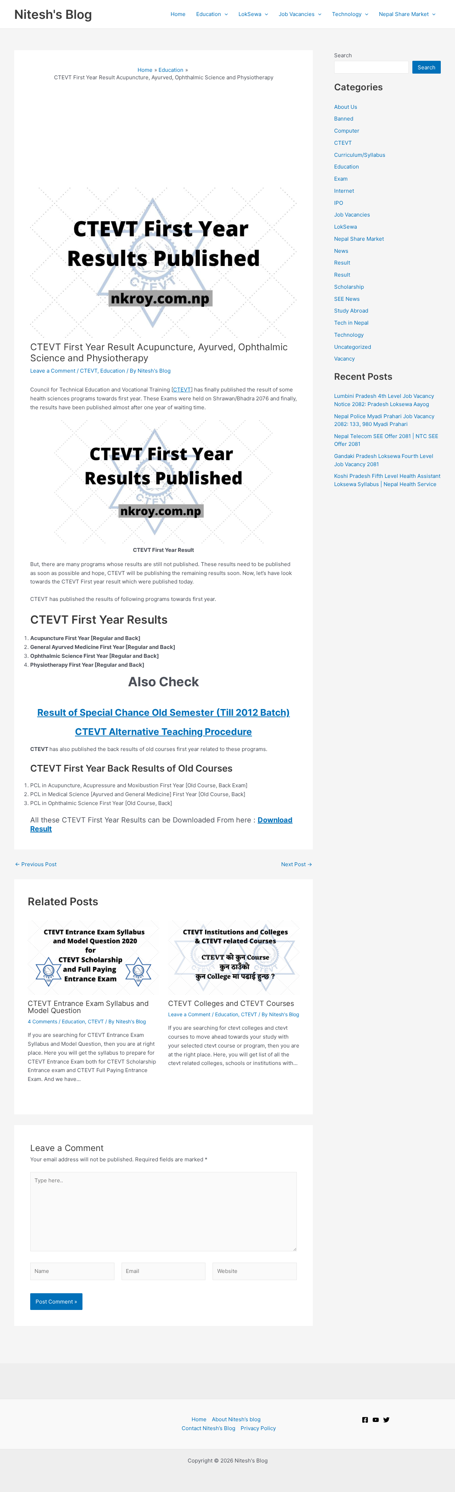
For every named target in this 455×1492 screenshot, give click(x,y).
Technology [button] (347, 14)
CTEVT (88, 370)
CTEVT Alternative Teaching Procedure (163, 731)
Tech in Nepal (351, 322)
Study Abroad (351, 310)
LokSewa (345, 226)
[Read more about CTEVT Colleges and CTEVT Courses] (234, 957)
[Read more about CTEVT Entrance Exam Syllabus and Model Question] (93, 957)
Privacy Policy (258, 1428)
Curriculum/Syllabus (359, 154)
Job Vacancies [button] (297, 14)
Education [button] (208, 14)
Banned (343, 118)
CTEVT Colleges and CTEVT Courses (231, 1003)
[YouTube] (376, 1420)
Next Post (296, 864)
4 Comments (42, 1021)
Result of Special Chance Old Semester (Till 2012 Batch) (163, 712)
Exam (341, 178)
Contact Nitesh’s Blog (208, 1428)
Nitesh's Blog (53, 14)
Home (178, 14)
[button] (224, 14)
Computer (346, 130)
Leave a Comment (52, 370)
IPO (338, 202)
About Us (345, 106)
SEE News (347, 298)
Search (343, 55)
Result (342, 262)
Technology (349, 334)
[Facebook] (365, 1420)
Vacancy (344, 358)
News (341, 250)
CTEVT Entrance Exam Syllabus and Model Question (88, 1007)
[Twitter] (386, 1420)
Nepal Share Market (359, 238)
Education (112, 370)
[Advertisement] (163, 134)
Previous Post (36, 864)
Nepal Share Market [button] (404, 14)
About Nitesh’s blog (236, 1419)
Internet (344, 190)
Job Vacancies (352, 214)
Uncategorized (352, 346)
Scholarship (349, 286)
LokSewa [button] (250, 14)
